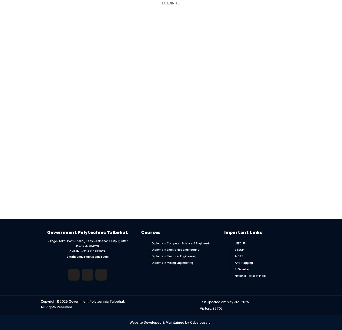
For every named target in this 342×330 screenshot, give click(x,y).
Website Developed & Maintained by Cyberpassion (171, 322)
